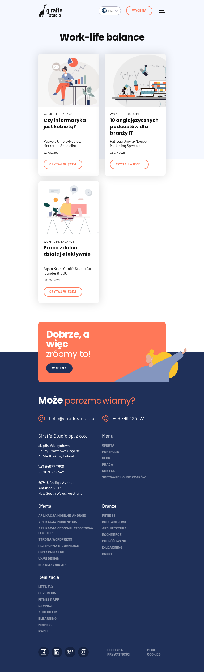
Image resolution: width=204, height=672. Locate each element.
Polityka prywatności (118, 652)
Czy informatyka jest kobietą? (65, 123)
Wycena (139, 10)
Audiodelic (47, 612)
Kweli (43, 631)
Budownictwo (114, 522)
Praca (107, 464)
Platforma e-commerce (58, 545)
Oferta (108, 445)
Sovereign (47, 593)
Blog (106, 458)
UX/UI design (49, 558)
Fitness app (48, 599)
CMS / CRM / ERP (51, 552)
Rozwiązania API (52, 565)
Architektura (114, 528)
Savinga (45, 605)
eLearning (47, 618)
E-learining (112, 547)
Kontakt (109, 471)
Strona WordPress (55, 539)
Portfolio (110, 452)
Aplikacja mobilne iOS (57, 522)
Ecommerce (112, 534)
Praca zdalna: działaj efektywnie (67, 250)
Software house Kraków (124, 477)
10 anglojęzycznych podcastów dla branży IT (134, 126)
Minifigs (45, 625)
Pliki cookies (154, 652)
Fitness (109, 515)
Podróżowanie (114, 541)
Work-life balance (59, 114)
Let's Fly (45, 586)
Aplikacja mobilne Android (62, 515)
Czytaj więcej (62, 164)
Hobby (107, 553)
